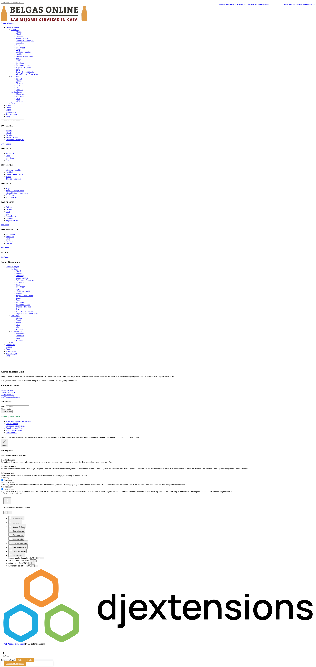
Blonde (18, 34)
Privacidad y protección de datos (18, 421)
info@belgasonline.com (10, 397)
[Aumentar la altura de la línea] (33, 563)
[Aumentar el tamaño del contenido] (42, 558)
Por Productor (16, 92)
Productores (10, 105)
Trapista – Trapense (23, 67)
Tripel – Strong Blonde (25, 72)
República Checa (12, 220)
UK (17, 87)
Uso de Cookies (12, 424)
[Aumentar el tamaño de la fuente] (35, 560)
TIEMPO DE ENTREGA (231, 4)
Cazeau (9, 243)
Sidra (18, 61)
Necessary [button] (5, 478)
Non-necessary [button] (7, 487)
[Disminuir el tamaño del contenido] (39, 558)
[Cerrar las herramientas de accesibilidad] (10, 512)
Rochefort (20, 96)
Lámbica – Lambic (23, 52)
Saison (18, 58)
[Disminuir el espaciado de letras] (33, 566)
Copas (8, 110)
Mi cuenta (10, 23)
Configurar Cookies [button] (125, 437)
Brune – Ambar (22, 38)
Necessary (8, 480)
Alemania (19, 83)
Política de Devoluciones (15, 426)
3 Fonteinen (20, 94)
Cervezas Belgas (12, 27)
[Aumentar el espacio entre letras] (36, 566)
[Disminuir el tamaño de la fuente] (31, 560)
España (18, 81)
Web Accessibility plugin (14, 644)
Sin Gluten (20, 63)
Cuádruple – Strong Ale (25, 41)
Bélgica (19, 79)
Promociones (11, 112)
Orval (18, 99)
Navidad (19, 54)
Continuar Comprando (15, 664)
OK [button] (137, 437)
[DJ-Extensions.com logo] (158, 641)
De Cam (9, 241)
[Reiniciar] (5, 512)
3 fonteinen (10, 234)
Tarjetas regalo (11, 114)
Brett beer (19, 36)
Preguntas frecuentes (14, 430)
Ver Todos (5, 225)
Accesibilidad (11, 432)
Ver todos (19, 90)
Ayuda (3, 23)
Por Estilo (15, 30)
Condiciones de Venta (14, 428)
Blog (8, 116)
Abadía (18, 32)
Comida (9, 107)
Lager (18, 50)
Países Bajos (11, 216)
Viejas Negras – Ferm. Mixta (27, 74)
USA (18, 85)
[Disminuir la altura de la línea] (30, 563)
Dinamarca (10, 218)
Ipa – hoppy (20, 47)
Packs (13, 103)
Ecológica (20, 43)
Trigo (18, 70)
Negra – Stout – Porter (24, 56)
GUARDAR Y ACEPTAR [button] (11, 494)
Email (3, 407)
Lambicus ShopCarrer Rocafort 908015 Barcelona (8, 392)
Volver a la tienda (25, 660)
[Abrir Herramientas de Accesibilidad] (7, 500)
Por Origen (15, 76)
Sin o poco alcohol (23, 65)
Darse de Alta (7, 411)
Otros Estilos (6, 144)
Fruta (18, 45)
